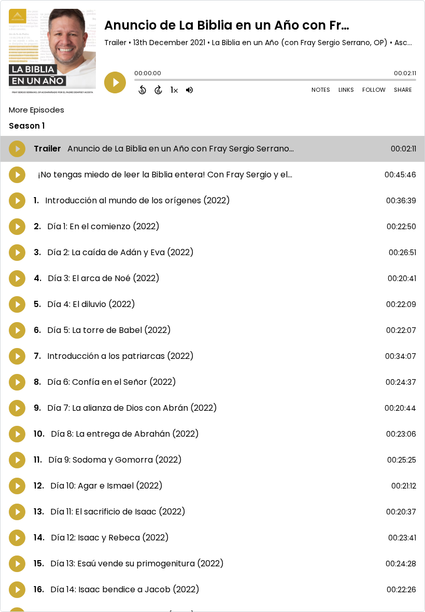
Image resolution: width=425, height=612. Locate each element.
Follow (374, 90)
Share (403, 90)
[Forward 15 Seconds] (158, 90)
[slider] (137, 81)
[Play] (115, 82)
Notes (320, 90)
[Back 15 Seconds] (142, 90)
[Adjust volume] (189, 90)
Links (346, 90)
